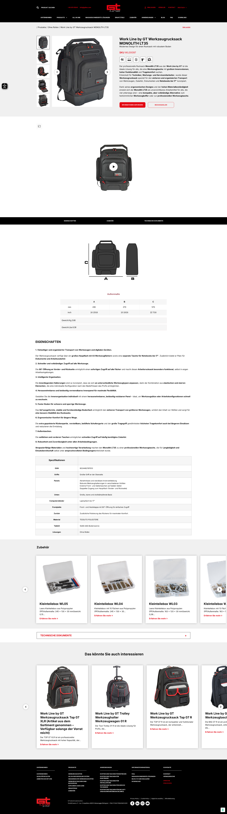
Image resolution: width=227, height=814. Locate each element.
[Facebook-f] (132, 803)
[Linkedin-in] (137, 803)
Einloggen (167, 783)
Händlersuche (169, 776)
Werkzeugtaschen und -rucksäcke (77, 782)
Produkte (61, 17)
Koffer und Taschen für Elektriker (109, 777)
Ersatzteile (119, 17)
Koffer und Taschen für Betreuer (113, 774)
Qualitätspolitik (43, 776)
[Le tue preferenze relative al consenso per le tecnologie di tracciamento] (223, 810)
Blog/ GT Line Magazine (141, 779)
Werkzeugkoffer (75, 774)
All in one (76, 17)
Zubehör (133, 17)
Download (182, 17)
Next (107, 72)
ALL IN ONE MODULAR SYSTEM (78, 776)
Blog (163, 17)
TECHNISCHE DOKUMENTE (153, 221)
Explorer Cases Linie (76, 786)
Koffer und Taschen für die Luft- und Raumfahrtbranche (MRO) (113, 790)
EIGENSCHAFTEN (70, 221)
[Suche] (38, 7)
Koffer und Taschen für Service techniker (112, 786)
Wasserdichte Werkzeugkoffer (81, 779)
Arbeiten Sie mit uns (44, 779)
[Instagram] (142, 803)
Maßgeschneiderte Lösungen (97, 17)
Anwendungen (147, 17)
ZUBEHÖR (110, 221)
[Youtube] (148, 803)
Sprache (166, 781)
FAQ (171, 17)
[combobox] (52, 7)
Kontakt (166, 774)
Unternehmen (46, 17)
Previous (57, 72)
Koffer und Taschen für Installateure (109, 782)
